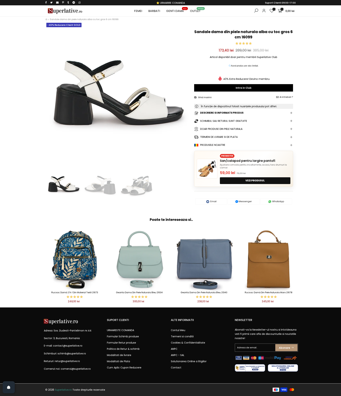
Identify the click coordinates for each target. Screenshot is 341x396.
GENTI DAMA (176, 10)
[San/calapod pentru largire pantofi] (207, 169)
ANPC (174, 349)
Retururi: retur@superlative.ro (62, 361)
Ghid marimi (204, 97)
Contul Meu (178, 330)
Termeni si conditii (182, 336)
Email (213, 201)
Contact (176, 367)
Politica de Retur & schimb (123, 349)
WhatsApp (278, 201)
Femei (138, 11)
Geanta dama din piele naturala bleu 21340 (204, 292)
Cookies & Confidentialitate (188, 342)
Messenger (245, 201)
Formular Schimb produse (123, 336)
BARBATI (154, 11)
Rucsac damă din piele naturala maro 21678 (268, 292)
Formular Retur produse (121, 342)
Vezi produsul (255, 180)
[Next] (185, 97)
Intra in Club (243, 88)
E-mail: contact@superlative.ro (63, 345)
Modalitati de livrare (119, 355)
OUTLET (197, 10)
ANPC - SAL (177, 355)
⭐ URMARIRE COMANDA (170, 3)
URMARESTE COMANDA (120, 330)
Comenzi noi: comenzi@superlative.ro (67, 369)
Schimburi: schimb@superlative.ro (65, 353)
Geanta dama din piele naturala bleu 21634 (139, 292)
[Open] (9, 387)
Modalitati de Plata (118, 361)
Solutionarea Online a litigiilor (189, 361)
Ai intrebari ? (286, 97)
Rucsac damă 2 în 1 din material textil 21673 (74, 292)
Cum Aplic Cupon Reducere (124, 367)
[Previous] (51, 97)
